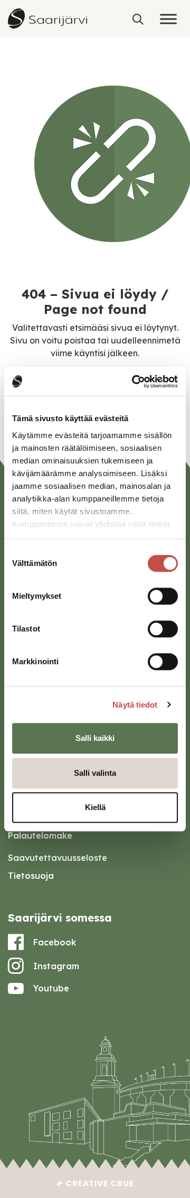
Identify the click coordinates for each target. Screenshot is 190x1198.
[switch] (163, 596)
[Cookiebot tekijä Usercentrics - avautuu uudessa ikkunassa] (134, 381)
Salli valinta (95, 772)
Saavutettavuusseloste (57, 857)
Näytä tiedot (134, 704)
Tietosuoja (31, 875)
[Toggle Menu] (168, 19)
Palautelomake (40, 835)
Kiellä (95, 807)
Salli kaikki (95, 737)
